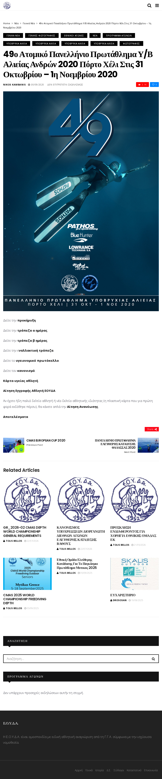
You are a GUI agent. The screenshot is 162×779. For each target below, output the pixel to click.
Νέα (16, 23)
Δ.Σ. (109, 770)
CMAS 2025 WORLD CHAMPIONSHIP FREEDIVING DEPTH (24, 599)
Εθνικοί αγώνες (74, 35)
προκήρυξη (26, 320)
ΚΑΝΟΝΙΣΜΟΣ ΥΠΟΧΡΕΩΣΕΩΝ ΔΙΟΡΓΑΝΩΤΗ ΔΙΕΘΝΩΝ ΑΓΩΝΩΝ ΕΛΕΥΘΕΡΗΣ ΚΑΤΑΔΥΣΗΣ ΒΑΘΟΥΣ (81, 535)
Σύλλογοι (119, 770)
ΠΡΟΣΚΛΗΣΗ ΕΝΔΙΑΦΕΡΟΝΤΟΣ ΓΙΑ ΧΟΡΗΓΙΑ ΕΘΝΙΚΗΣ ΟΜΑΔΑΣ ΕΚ (133, 533)
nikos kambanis (14, 84)
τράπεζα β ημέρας (32, 340)
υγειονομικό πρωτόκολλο (37, 360)
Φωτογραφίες (131, 43)
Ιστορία (99, 770)
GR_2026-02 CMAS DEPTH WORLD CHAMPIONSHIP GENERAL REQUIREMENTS (24, 531)
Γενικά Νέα (29, 23)
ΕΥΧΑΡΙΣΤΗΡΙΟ (122, 595)
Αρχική (79, 770)
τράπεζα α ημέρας (32, 330)
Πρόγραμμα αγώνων (119, 35)
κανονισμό (26, 370)
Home (6, 23)
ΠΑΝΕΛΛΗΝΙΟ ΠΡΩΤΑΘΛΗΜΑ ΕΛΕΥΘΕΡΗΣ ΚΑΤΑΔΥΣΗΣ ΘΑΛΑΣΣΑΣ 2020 (115, 446)
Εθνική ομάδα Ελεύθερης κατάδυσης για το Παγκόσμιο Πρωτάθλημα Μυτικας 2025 (77, 563)
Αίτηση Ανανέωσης (82, 406)
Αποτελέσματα (15, 417)
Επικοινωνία (151, 770)
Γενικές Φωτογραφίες (41, 35)
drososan (120, 600)
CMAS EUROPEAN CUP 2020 (45, 442)
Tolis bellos (14, 540)
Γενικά (89, 770)
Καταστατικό (134, 770)
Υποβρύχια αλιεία (17, 43)
